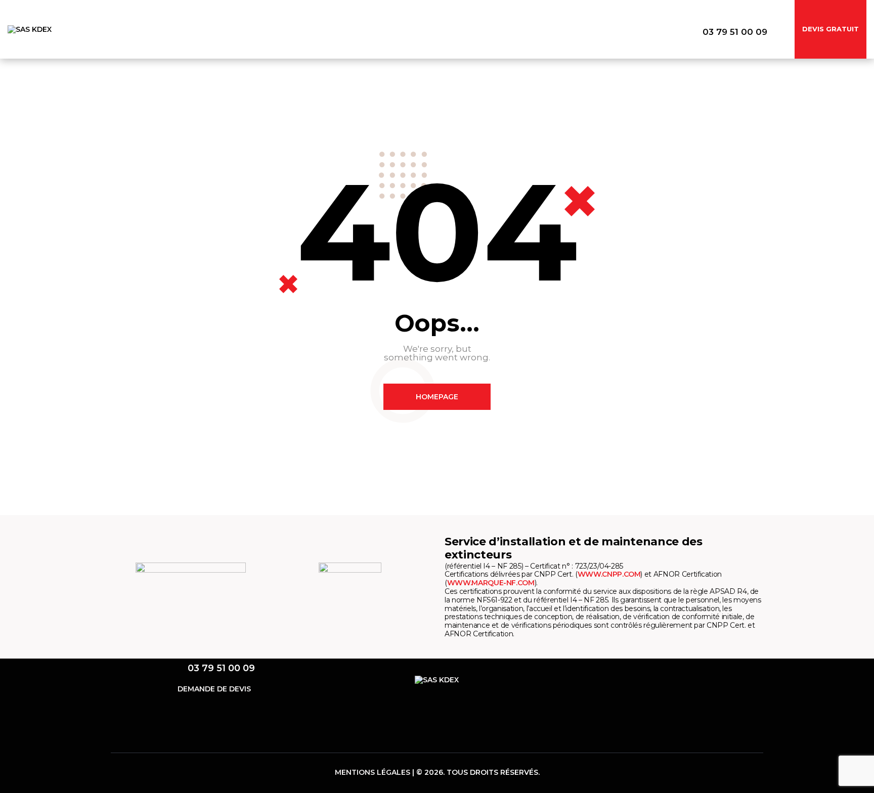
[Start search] (777, 32)
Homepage (437, 396)
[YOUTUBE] (686, 679)
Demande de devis (214, 688)
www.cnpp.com (609, 574)
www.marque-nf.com (491, 582)
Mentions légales (372, 772)
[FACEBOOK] (632, 679)
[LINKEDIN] (659, 679)
